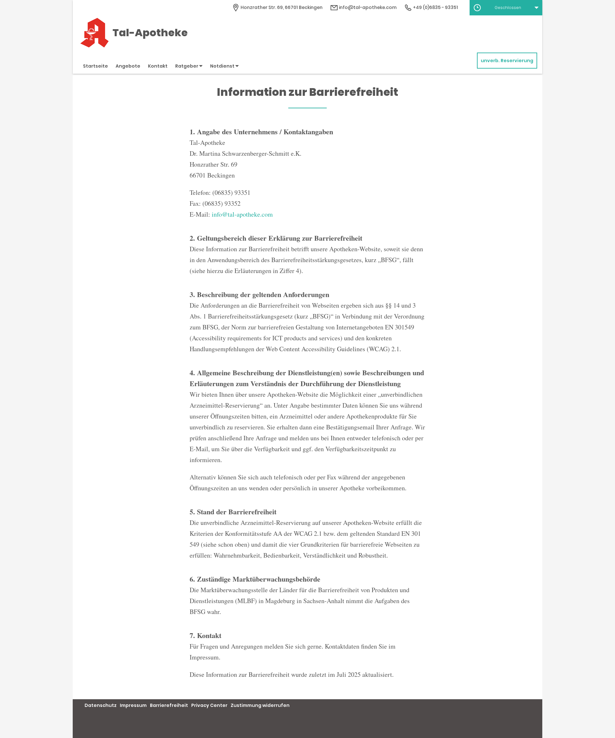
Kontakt (158, 66)
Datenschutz (101, 705)
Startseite (95, 66)
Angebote (128, 66)
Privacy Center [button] (209, 705)
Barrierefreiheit (169, 705)
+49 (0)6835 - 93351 (435, 7)
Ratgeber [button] (187, 66)
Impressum (133, 705)
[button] (506, 7)
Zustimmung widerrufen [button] (260, 705)
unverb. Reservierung (507, 60)
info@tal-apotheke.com (367, 7)
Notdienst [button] (222, 66)
